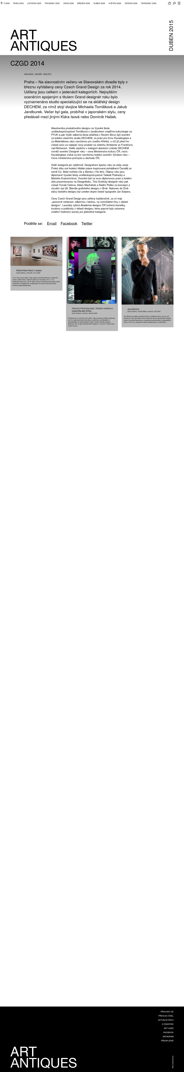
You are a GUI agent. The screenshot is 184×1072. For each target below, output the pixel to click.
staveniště (38, 74)
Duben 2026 (99, 3)
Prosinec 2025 (52, 3)
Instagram (168, 1036)
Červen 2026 (131, 3)
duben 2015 (47, 74)
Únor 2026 (68, 3)
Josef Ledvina (28, 74)
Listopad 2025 (34, 3)
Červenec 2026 (148, 3)
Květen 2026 (115, 3)
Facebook (168, 1032)
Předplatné (167, 1040)
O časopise (168, 1024)
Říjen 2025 (18, 3)
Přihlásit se (167, 1011)
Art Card (169, 1028)
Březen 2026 (83, 3)
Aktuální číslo (166, 1019)
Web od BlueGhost (173, 1062)
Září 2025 (5, 3)
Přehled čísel (166, 1015)
